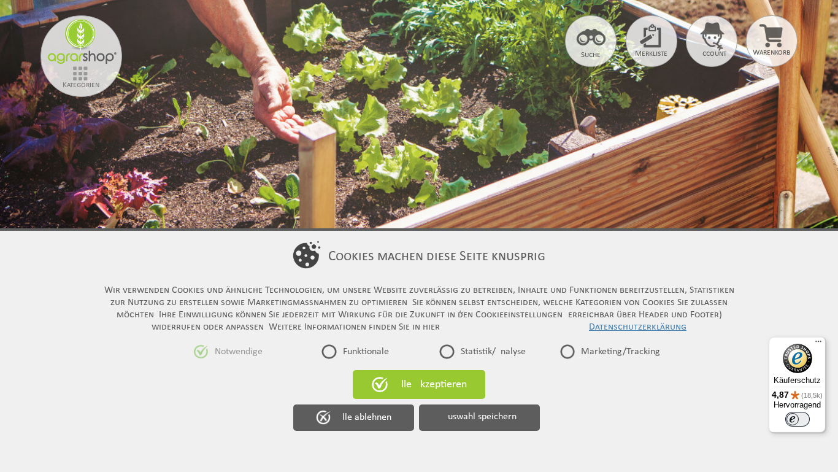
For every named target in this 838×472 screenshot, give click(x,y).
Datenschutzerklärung (637, 327)
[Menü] (818, 344)
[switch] (797, 419)
